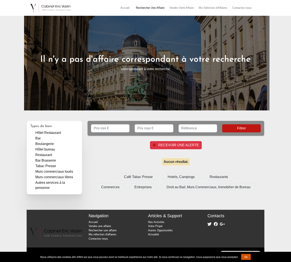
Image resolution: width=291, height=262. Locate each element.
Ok (246, 257)
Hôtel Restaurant (48, 133)
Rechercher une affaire (103, 230)
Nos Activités (156, 222)
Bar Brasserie (45, 160)
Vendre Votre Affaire (181, 7)
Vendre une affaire (100, 226)
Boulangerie (44, 144)
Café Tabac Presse (138, 177)
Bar (38, 138)
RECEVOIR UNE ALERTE (177, 145)
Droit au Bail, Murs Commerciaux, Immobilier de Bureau (209, 187)
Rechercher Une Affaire (150, 7)
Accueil (125, 7)
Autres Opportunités (160, 230)
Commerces (110, 187)
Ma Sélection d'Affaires (213, 7)
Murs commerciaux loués (54, 171)
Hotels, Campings (181, 177)
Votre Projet (155, 226)
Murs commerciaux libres (54, 177)
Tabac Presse (45, 166)
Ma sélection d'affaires (102, 234)
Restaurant (43, 155)
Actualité (153, 234)
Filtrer (241, 128)
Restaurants (219, 177)
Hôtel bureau (45, 149)
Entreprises (143, 187)
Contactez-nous (242, 7)
